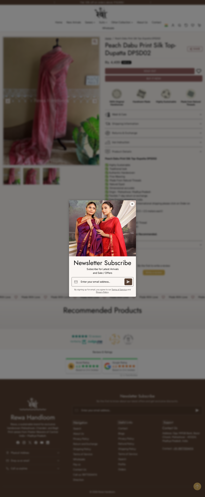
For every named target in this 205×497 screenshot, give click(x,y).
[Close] (132, 204)
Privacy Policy (102, 292)
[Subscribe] (128, 281)
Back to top (197, 486)
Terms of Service (119, 289)
